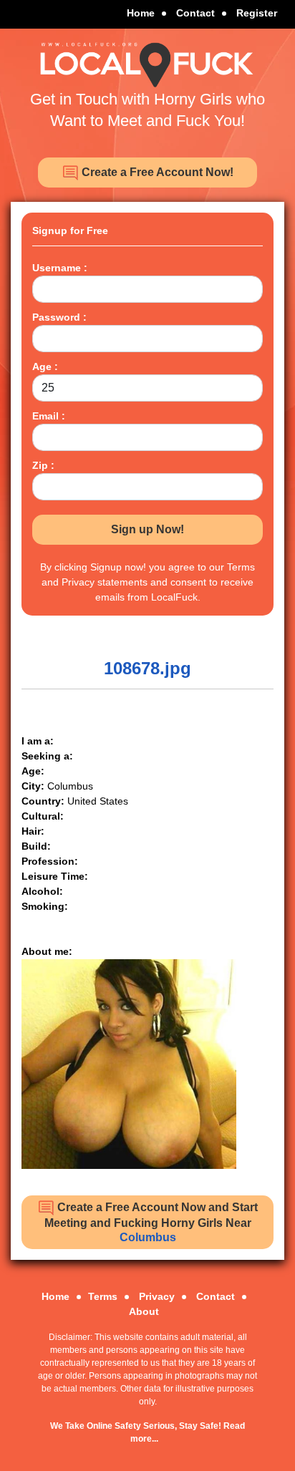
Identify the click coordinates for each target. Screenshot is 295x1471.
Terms (102, 1296)
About (144, 1311)
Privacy (157, 1296)
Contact (195, 13)
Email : (48, 416)
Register (256, 13)
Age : (45, 366)
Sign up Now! (147, 529)
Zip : (43, 465)
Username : (59, 267)
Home (141, 13)
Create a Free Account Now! (156, 172)
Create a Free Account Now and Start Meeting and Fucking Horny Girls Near (151, 1222)
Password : (59, 317)
